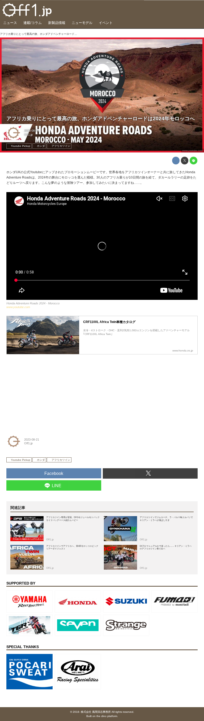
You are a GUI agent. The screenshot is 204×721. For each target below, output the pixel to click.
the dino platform (106, 716)
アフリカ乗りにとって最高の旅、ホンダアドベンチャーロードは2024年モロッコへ (100, 118)
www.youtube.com (192, 150)
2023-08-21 (31, 130)
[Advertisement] (46, 391)
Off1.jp (28, 134)
